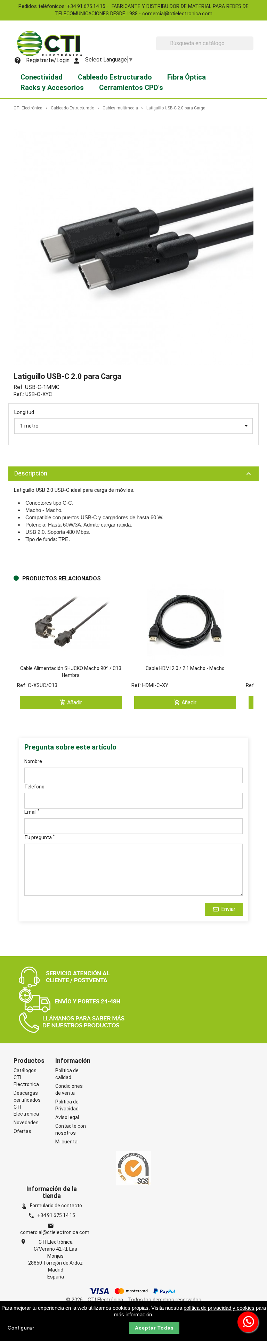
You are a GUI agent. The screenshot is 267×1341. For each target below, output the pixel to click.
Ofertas (22, 1131)
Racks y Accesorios (52, 87)
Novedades (26, 1122)
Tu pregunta (39, 837)
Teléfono (34, 786)
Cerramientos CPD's (131, 87)
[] (251, 48)
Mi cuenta (66, 1141)
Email (31, 812)
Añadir (70, 702)
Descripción (133, 474)
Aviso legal (67, 1117)
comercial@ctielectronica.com (54, 1232)
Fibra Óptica (186, 77)
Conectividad (42, 77)
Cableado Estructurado (115, 77)
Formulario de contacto (51, 1205)
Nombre (33, 761)
